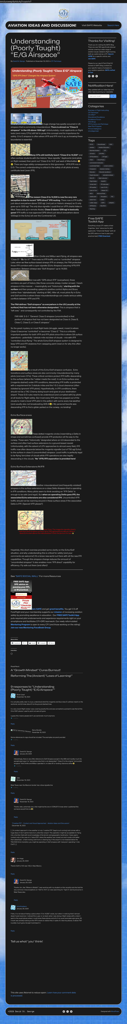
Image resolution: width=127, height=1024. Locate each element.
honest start (93, 184)
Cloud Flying (101, 159)
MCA (91, 193)
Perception (104, 196)
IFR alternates (104, 184)
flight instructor (103, 178)
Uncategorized (93, 131)
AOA (111, 144)
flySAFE (103, 181)
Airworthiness (101, 144)
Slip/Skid (103, 206)
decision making (104, 169)
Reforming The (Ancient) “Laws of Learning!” (42, 675)
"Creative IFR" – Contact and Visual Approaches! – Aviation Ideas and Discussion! (40, 823)
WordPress (115, 1011)
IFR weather (93, 187)
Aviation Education (104, 147)
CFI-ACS (92, 153)
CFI (105, 150)
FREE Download (104, 236)
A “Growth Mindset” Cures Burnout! (36, 670)
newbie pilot (93, 196)
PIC (112, 196)
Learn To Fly (104, 187)
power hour (93, 199)
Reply (13, 724)
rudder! (102, 199)
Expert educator (94, 175)
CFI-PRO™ (92, 115)
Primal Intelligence (94, 129)
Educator (92, 172)
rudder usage (93, 202)
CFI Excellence (94, 156)
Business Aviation (94, 150)
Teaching (92, 209)
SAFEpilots (93, 206)
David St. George (19, 61)
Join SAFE (91, 59)
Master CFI (104, 190)
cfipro (91, 159)
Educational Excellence (96, 117)
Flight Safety (93, 181)
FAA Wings (92, 122)
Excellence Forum (94, 119)
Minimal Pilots (101, 193)
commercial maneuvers (96, 163)
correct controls (108, 166)
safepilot (111, 202)
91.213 (91, 144)
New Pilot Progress (95, 126)
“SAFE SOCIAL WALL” (27, 576)
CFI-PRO (101, 153)
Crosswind (93, 169)
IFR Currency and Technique (98, 124)
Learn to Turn (93, 190)
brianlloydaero (22, 906)
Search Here (113, 25)
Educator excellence (104, 172)
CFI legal (104, 156)
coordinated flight (94, 166)
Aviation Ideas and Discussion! (42, 25)
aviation (92, 147)
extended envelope (108, 175)
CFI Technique (56, 61)
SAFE (102, 202)
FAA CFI (92, 178)
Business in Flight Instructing (98, 110)
